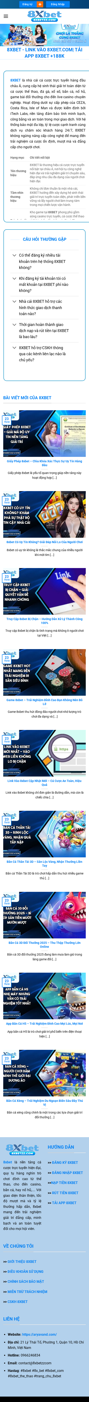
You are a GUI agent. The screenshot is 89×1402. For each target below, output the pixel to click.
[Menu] (5, 16)
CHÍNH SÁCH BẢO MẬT (26, 1282)
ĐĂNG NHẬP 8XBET (67, 1173)
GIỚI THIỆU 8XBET (22, 1262)
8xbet (7, 1162)
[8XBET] (44, 16)
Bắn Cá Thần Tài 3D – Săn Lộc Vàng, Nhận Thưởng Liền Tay (44, 863)
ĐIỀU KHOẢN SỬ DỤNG (25, 1272)
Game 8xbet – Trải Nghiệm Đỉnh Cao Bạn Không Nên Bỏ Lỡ (44, 702)
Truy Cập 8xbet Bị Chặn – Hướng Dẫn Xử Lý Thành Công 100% (44, 621)
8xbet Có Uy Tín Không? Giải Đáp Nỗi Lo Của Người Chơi (44, 542)
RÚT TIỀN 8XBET (65, 1193)
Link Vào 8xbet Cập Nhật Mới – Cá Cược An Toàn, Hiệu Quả (44, 782)
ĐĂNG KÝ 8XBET (65, 1163)
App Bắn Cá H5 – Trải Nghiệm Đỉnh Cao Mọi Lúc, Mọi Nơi (44, 1023)
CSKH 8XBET (18, 1302)
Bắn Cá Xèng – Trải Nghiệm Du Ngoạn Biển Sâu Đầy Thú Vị (44, 1102)
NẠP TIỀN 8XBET (64, 1183)
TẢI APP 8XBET (64, 1203)
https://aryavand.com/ (39, 1334)
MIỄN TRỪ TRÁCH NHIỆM (27, 1292)
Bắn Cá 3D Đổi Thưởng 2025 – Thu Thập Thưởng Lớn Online (45, 944)
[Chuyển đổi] (14, 256)
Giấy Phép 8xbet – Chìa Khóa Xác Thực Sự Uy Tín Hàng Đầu (44, 463)
